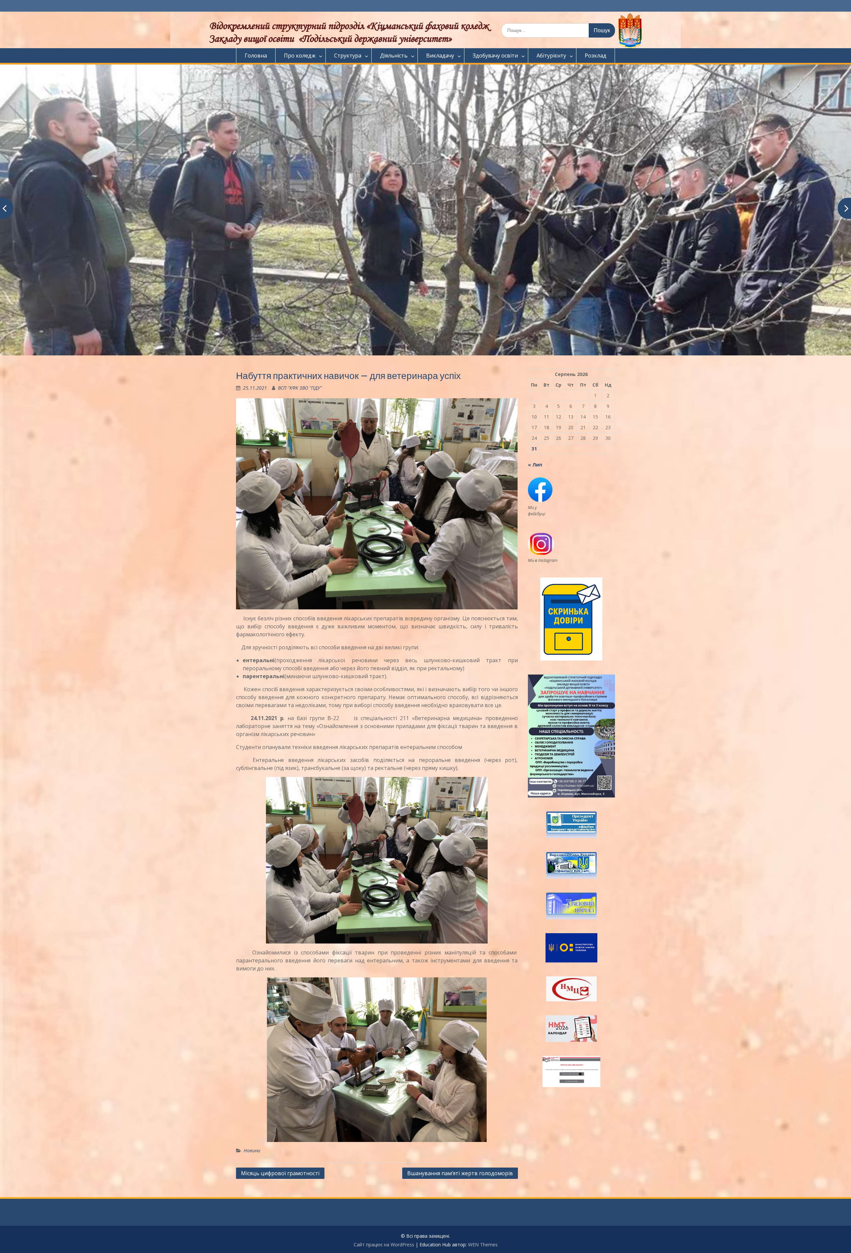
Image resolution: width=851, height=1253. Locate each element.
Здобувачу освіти (495, 55)
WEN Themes (483, 1244)
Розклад (595, 55)
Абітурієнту (551, 55)
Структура (347, 55)
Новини (252, 1150)
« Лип (535, 464)
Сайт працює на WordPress (384, 1244)
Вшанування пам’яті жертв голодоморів (460, 1173)
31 (534, 448)
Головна (256, 55)
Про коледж (299, 55)
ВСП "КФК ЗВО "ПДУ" (300, 388)
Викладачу (440, 55)
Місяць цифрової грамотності (280, 1173)
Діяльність (394, 55)
